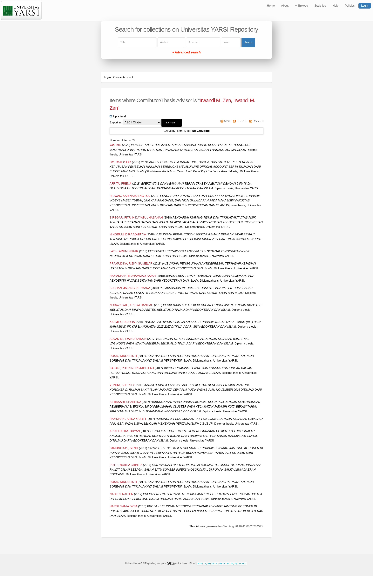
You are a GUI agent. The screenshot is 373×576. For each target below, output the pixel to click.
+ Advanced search (186, 52)
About (284, 5)
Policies (350, 5)
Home (271, 5)
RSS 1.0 (241, 121)
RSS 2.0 (257, 121)
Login (364, 5)
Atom (227, 121)
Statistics (320, 5)
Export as (116, 122)
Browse (303, 5)
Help (335, 5)
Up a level (119, 116)
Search (248, 42)
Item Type (183, 130)
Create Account (123, 77)
